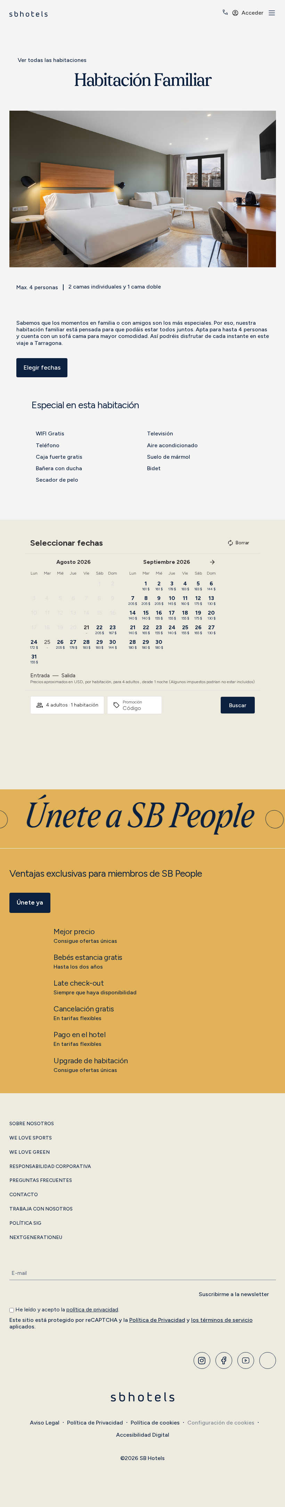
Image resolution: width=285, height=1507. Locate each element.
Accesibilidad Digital (142, 1434)
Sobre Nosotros (31, 1124)
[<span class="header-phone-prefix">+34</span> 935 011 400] (225, 12)
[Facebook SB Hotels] (223, 1360)
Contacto (23, 1195)
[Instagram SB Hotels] (202, 1360)
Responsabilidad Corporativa (50, 1166)
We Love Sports (30, 1138)
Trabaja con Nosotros (41, 1209)
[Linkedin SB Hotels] (267, 1360)
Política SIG (25, 1223)
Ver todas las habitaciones (52, 60)
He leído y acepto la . (67, 1309)
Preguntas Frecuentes (40, 1180)
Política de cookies (155, 1422)
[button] (16, 189)
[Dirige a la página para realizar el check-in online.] (215, 13)
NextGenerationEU (35, 1237)
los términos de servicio (222, 1320)
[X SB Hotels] (245, 1360)
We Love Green (29, 1152)
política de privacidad (92, 1309)
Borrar (242, 543)
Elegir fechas (41, 367)
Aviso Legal (44, 1422)
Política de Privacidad (157, 1320)
